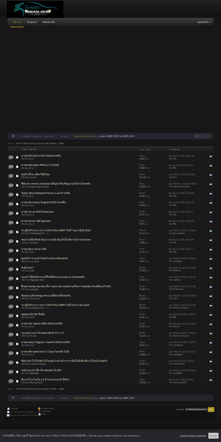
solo (32, 270)
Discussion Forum (83, 136)
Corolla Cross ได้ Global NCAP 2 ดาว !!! (42, 332)
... (15, 143)
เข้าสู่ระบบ (32, 22)
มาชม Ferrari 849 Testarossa (37, 211)
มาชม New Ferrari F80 (33, 248)
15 (17, 143)
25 (44, 143)
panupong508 (179, 382)
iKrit (175, 177)
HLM (131, 136)
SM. (175, 158)
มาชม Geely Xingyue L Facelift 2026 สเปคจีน (45, 342)
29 (55, 143)
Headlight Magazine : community (37, 136)
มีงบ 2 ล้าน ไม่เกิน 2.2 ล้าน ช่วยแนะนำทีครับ (45, 379)
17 (22, 143)
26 (47, 143)
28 (52, 143)
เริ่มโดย (32, 149)
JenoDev (34, 242)
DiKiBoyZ (177, 270)
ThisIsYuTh (177, 373)
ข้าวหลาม (35, 298)
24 (41, 143)
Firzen (33, 335)
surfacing (177, 261)
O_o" (32, 158)
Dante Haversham (39, 186)
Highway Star (37, 279)
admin (102, 136)
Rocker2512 (36, 382)
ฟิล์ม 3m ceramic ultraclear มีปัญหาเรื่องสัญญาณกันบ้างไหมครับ (56, 183)
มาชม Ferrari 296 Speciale (35, 220)
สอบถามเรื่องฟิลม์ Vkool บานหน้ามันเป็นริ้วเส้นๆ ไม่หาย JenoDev (56, 239)
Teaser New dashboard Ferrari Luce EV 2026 (45, 192)
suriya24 (34, 261)
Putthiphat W (37, 233)
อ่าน (148, 149)
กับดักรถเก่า (27, 267)
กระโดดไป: (180, 409)
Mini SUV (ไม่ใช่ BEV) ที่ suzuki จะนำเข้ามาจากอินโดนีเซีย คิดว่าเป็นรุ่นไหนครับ (64, 360)
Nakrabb (34, 373)
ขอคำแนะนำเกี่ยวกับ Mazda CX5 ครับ (41, 370)
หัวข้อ (24, 149)
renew (33, 177)
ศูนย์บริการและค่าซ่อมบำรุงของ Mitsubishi (44, 258)
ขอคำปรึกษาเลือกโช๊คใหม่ (35, 174)
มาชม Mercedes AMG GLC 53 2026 (40, 164)
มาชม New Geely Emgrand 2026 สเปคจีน (43, 202)
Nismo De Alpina (181, 307)
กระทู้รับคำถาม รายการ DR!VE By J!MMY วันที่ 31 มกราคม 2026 (55, 304)
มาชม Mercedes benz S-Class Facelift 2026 (45, 351)
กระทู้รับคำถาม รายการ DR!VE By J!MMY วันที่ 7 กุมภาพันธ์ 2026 (56, 230)
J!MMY (109, 136)
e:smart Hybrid (38, 363)
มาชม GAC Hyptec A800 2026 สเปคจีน (42, 323)
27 (50, 143)
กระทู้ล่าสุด (175, 149)
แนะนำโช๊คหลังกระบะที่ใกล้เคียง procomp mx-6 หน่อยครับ (53, 276)
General (64, 136)
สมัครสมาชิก (49, 22)
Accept (213, 435)
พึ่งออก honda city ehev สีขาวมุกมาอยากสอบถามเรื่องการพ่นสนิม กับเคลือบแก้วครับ (66, 286)
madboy (177, 279)
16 (19, 143)
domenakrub (179, 233)
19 (27, 143)
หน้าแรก (17, 22)
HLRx (175, 298)
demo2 (176, 326)
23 (39, 143)
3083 (61, 143)
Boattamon (178, 289)
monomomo (179, 363)
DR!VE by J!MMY (120, 136)
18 (24, 143)
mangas (34, 289)
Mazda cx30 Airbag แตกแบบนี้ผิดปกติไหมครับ (46, 295)
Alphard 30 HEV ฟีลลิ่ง (33, 314)
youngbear (178, 345)
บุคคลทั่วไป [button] (203, 22)
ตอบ (142, 149)
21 (32, 143)
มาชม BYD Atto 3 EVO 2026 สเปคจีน (41, 155)
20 (29, 143)
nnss (32, 317)
